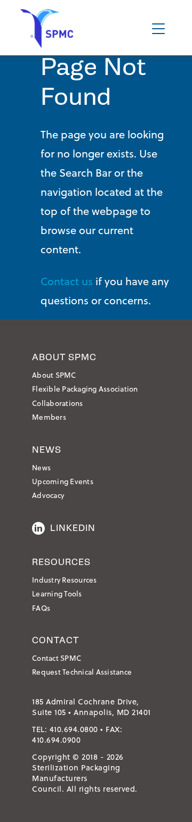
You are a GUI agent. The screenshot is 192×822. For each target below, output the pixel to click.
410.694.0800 (74, 729)
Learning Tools (57, 593)
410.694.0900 (56, 739)
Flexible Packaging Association (85, 388)
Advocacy (48, 495)
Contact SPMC (56, 657)
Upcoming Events (62, 481)
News (41, 467)
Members (49, 416)
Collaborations (57, 403)
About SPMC (54, 374)
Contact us (67, 281)
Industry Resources (64, 579)
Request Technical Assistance (82, 671)
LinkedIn (72, 528)
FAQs (41, 607)
